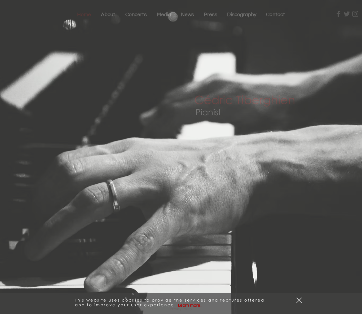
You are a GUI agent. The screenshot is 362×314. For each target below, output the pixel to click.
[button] (299, 300)
